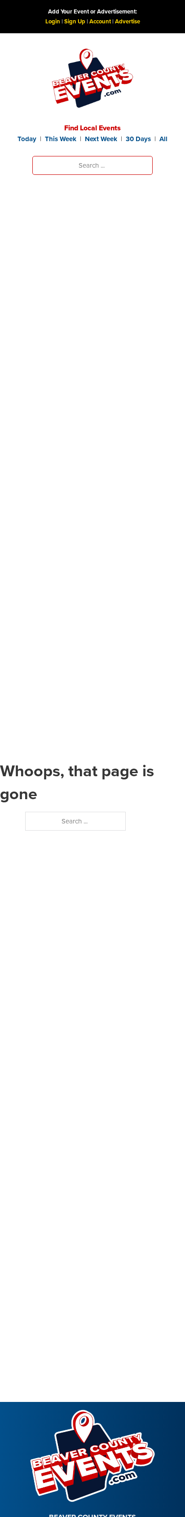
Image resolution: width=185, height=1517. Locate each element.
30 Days (138, 139)
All (163, 139)
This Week (60, 139)
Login (52, 21)
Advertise (127, 21)
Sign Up (74, 21)
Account (100, 21)
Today (27, 139)
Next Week (101, 139)
